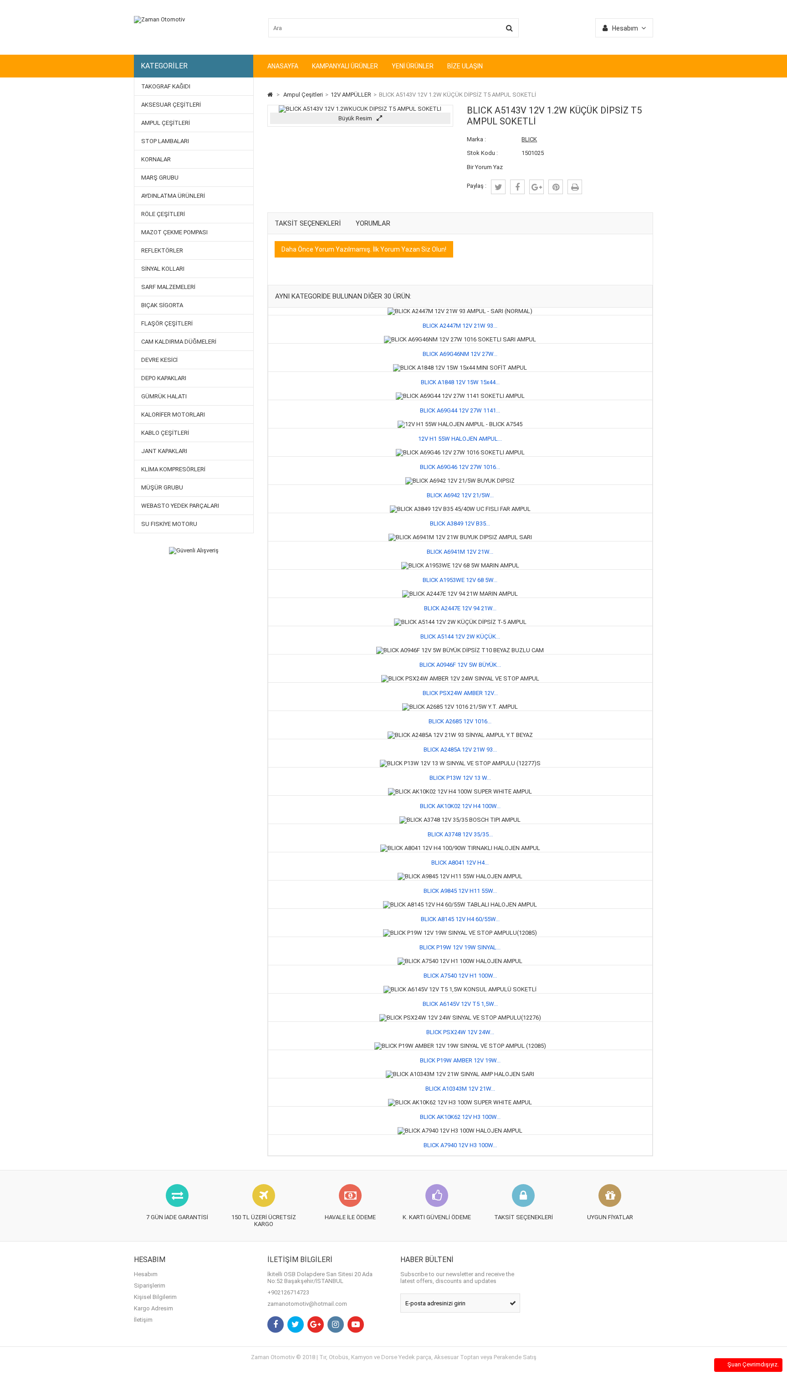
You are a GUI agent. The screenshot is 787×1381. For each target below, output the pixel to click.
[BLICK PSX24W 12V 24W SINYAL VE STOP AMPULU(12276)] (460, 1017)
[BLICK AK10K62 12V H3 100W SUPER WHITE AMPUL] (460, 1102)
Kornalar (156, 159)
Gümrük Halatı (164, 396)
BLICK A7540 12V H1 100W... (460, 975)
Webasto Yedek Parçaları (180, 505)
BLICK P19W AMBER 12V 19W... (460, 1060)
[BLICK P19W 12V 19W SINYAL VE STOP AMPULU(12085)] (460, 932)
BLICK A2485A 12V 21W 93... (460, 749)
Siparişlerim (149, 1285)
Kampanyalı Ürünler (345, 66)
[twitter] (498, 187)
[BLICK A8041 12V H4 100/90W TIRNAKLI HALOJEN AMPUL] (460, 848)
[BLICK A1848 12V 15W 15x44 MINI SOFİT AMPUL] (460, 367)
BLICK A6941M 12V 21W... (460, 551)
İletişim (143, 1319)
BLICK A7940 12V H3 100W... (460, 1145)
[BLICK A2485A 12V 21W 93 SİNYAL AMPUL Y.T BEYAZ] (460, 735)
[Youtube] (356, 1324)
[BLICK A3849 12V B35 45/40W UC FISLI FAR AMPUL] (460, 508)
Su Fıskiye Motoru (169, 523)
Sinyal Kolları (162, 268)
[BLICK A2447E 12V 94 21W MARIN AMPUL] (460, 593)
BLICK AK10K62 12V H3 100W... (460, 1116)
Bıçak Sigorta (162, 305)
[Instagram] (335, 1324)
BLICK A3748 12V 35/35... (460, 834)
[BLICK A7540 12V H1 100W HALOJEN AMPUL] (460, 961)
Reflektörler (162, 250)
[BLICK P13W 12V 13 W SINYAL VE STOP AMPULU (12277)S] (460, 763)
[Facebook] (275, 1324)
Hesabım (146, 1274)
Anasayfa (282, 66)
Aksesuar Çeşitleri (171, 104)
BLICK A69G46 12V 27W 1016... (460, 467)
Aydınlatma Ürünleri (173, 195)
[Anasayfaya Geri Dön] (270, 94)
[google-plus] (536, 187)
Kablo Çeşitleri (165, 432)
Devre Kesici (159, 359)
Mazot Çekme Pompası (174, 232)
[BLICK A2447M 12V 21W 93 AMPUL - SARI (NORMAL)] (460, 311)
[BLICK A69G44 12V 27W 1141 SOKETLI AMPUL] (460, 395)
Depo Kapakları (163, 378)
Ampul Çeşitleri (165, 122)
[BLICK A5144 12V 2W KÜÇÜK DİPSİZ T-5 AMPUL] (460, 621)
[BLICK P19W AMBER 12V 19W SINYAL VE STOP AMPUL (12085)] (460, 1045)
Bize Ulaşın (465, 66)
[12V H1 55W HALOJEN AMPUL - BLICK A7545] (460, 424)
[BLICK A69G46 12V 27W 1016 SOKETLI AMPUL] (460, 452)
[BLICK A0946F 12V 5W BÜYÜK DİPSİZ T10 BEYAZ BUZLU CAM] (460, 650)
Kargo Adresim (153, 1308)
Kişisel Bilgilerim (155, 1296)
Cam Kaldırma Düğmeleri (178, 341)
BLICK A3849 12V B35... (460, 523)
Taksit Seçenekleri (308, 223)
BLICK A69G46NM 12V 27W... (460, 353)
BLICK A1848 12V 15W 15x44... (460, 382)
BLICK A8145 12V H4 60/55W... (460, 919)
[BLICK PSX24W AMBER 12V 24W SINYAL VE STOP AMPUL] (460, 678)
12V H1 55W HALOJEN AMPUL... (460, 438)
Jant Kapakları (164, 451)
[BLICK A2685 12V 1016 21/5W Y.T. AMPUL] (460, 706)
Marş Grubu (160, 177)
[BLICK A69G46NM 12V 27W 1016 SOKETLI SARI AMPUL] (460, 339)
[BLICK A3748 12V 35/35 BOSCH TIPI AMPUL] (460, 819)
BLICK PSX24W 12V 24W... (460, 1032)
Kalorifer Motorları (173, 414)
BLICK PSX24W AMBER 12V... (460, 693)
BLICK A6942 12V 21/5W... (460, 495)
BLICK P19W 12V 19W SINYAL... (460, 947)
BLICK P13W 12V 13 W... (460, 777)
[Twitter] (295, 1324)
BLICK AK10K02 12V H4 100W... (460, 806)
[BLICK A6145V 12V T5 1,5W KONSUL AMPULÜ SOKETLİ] (460, 989)
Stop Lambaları (165, 141)
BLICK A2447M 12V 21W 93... (460, 325)
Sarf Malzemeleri (168, 286)
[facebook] (517, 187)
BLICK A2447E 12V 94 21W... (460, 608)
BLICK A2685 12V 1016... (460, 721)
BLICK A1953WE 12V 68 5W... (460, 580)
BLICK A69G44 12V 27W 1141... (460, 410)
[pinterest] (555, 187)
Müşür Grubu (162, 487)
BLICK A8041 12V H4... (460, 862)
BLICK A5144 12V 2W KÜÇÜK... (460, 636)
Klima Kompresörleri (173, 469)
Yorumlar (373, 223)
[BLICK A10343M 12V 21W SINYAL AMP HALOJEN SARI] (460, 1074)
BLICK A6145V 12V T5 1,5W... (460, 1003)
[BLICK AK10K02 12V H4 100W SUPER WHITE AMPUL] (460, 791)
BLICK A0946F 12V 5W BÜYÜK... (460, 664)
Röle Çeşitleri (163, 214)
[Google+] (315, 1324)
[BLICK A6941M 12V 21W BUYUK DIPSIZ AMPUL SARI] (460, 537)
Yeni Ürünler (413, 66)
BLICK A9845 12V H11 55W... (460, 890)
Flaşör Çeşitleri (167, 323)
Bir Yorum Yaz (485, 167)
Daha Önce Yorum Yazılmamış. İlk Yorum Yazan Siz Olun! (363, 249)
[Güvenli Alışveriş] (194, 550)
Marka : (476, 139)
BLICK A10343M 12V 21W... (460, 1088)
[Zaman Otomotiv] (159, 19)
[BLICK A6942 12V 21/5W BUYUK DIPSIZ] (460, 480)
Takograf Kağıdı (165, 86)
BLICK (529, 139)
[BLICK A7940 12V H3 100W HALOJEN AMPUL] (460, 1130)
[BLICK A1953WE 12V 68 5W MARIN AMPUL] (460, 565)
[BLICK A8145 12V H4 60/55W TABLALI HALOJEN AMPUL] (460, 904)
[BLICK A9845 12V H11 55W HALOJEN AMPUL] (460, 876)
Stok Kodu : (482, 152)
